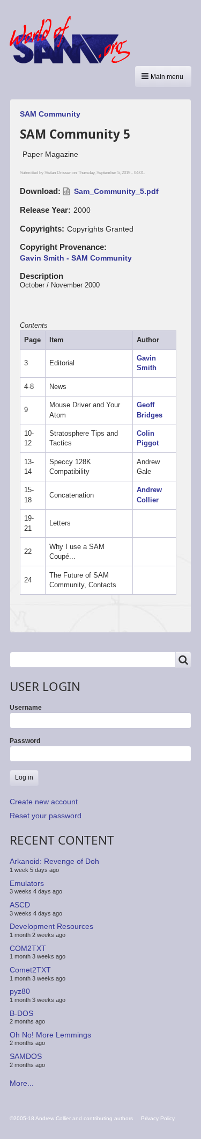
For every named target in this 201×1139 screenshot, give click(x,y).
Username (26, 707)
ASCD (20, 904)
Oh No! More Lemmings (50, 1034)
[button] (163, 76)
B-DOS (21, 1012)
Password (25, 741)
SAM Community (50, 114)
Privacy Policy (158, 1118)
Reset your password (45, 815)
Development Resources (51, 926)
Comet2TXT (30, 969)
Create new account (44, 801)
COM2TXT (28, 948)
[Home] (74, 39)
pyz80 (20, 991)
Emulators (27, 883)
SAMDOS (26, 1056)
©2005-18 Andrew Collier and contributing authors (71, 1118)
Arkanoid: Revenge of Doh (54, 861)
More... (22, 1083)
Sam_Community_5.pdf (116, 191)
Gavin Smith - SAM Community (76, 258)
